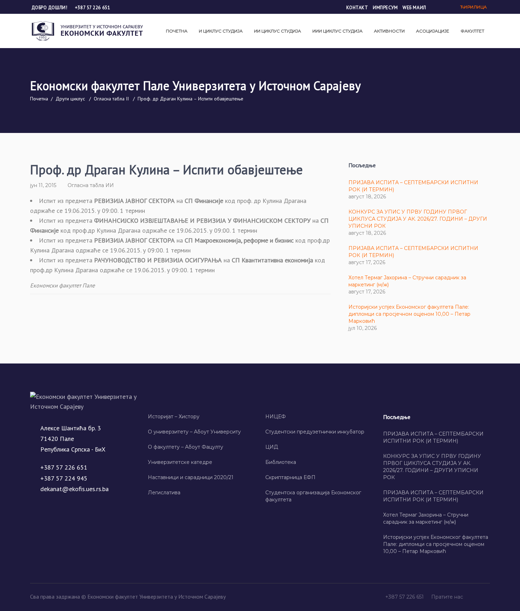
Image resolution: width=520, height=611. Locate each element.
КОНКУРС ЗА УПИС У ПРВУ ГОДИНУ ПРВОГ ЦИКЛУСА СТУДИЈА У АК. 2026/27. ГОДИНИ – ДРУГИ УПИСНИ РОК (417, 219)
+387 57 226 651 (92, 8)
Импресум (385, 8)
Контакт (357, 8)
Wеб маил (414, 8)
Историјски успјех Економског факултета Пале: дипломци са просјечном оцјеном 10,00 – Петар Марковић (409, 314)
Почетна (39, 98)
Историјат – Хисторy (174, 416)
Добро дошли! (50, 8)
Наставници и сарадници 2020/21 (190, 477)
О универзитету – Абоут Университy (194, 432)
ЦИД (271, 447)
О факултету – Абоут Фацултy (185, 447)
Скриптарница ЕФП (290, 477)
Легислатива (164, 492)
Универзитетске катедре (180, 462)
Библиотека (280, 462)
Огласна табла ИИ (91, 185)
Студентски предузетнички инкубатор (314, 432)
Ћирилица (473, 7)
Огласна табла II (111, 98)
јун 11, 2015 (43, 185)
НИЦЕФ (275, 416)
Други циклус (70, 98)
